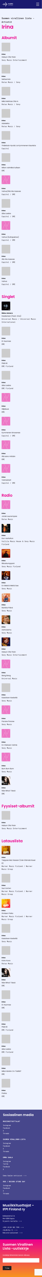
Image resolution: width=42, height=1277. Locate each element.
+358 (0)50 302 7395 (11, 1227)
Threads (6, 1133)
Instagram (7, 1125)
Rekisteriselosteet (10, 1233)
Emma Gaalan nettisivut (12, 1176)
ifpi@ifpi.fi (8, 1230)
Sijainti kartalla (10, 1221)
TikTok (5, 1164)
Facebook (6, 1128)
